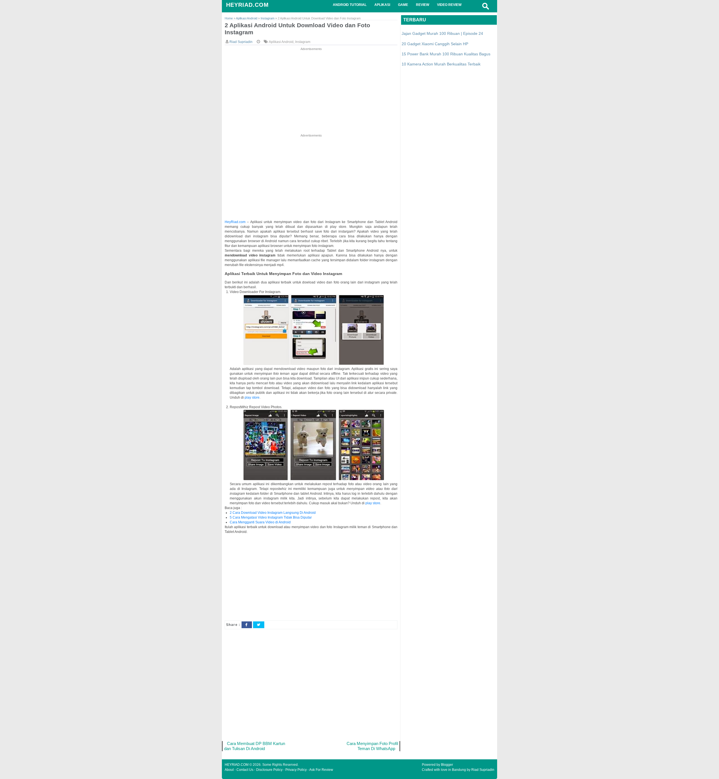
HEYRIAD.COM (247, 5)
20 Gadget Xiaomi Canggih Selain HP (435, 44)
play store (252, 397)
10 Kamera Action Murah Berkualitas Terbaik (441, 64)
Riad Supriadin (482, 770)
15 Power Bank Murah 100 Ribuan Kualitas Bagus (446, 54)
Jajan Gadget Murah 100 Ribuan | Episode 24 (442, 33)
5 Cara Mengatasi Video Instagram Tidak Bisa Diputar (271, 517)
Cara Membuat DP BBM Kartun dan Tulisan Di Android (254, 746)
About (229, 770)
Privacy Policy (296, 770)
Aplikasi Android (281, 42)
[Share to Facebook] (247, 624)
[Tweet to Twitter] (258, 624)
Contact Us (244, 770)
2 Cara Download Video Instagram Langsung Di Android (273, 513)
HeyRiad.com (235, 222)
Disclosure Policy (269, 770)
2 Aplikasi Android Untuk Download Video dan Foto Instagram (297, 28)
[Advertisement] (311, 91)
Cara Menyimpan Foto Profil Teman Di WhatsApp (372, 746)
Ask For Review (321, 770)
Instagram (302, 42)
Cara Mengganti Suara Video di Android (260, 522)
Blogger (447, 765)
